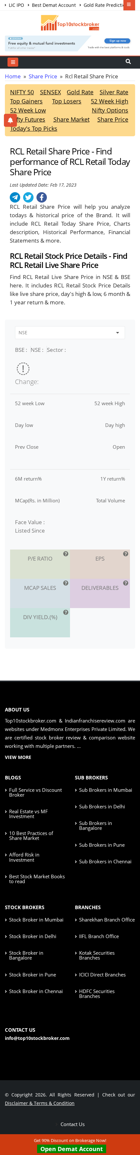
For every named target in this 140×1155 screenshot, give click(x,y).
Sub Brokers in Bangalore (95, 825)
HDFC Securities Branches (97, 993)
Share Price (43, 76)
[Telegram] (15, 197)
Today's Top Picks (33, 128)
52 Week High (109, 101)
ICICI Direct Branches (102, 974)
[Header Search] (128, 62)
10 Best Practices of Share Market (31, 835)
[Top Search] (12, 62)
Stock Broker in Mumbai (36, 919)
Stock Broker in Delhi (32, 936)
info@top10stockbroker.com (37, 1038)
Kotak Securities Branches (97, 955)
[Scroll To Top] (128, 1129)
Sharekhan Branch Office (107, 919)
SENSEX (50, 92)
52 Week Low (28, 110)
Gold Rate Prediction (105, 5)
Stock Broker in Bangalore (26, 955)
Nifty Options (110, 110)
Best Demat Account (53, 5)
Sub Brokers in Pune (102, 845)
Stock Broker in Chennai (36, 991)
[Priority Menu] (129, 5)
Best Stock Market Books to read (37, 878)
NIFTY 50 (22, 92)
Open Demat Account (71, 1149)
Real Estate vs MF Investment (28, 813)
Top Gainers (26, 101)
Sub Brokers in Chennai (105, 861)
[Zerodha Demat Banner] (70, 42)
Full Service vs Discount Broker (35, 792)
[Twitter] (28, 197)
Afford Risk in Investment (24, 857)
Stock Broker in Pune (32, 974)
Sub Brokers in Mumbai (105, 790)
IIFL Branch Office (99, 936)
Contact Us (72, 1124)
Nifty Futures (27, 119)
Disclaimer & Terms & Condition (40, 1103)
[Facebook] (41, 197)
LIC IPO (15, 5)
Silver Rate (114, 92)
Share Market (71, 119)
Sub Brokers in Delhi (102, 806)
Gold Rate (80, 92)
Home (13, 76)
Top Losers (66, 101)
